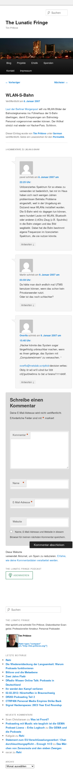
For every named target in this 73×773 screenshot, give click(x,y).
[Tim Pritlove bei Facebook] (39, 641)
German (57, 133)
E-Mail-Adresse (23, 502)
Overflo (24, 335)
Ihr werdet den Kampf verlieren (24, 689)
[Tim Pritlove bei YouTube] (32, 641)
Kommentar (20, 435)
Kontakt (10, 70)
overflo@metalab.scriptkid (34, 365)
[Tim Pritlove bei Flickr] (28, 641)
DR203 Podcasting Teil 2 (20, 697)
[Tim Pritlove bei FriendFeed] (36, 641)
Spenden (48, 62)
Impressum (26, 70)
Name (18, 483)
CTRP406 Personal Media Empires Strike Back (33, 701)
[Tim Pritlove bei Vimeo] (24, 641)
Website (17, 521)
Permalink (58, 137)
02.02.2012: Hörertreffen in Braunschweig (30, 693)
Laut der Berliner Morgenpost (22, 109)
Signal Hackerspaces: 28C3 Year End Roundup (34, 705)
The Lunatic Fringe (27, 22)
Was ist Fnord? (40, 719)
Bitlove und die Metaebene (22, 672)
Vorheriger (13, 82)
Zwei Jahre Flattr (16, 676)
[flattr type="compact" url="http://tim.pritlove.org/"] (32, 644)
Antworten (27, 244)
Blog (8, 62)
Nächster (61, 82)
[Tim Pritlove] (12, 646)
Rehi (8, 660)
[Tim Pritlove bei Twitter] (20, 641)
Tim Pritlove (39, 133)
